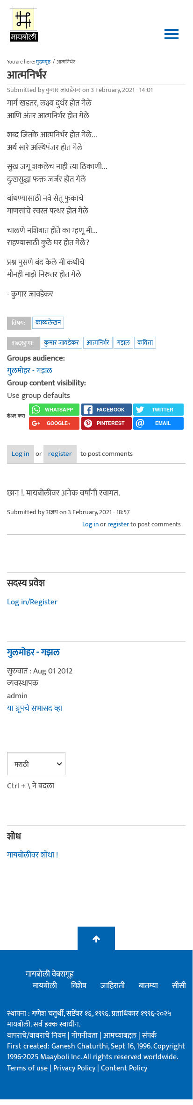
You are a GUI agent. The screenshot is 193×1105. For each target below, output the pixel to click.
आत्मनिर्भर (97, 342)
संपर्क (149, 1035)
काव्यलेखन (48, 322)
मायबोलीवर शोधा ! (32, 855)
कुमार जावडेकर (61, 342)
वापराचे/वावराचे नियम (36, 1035)
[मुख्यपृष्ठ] (24, 23)
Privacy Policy (75, 1068)
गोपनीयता (85, 1035)
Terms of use (27, 1068)
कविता (145, 342)
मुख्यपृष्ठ (43, 62)
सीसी (179, 985)
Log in (20, 454)
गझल (123, 342)
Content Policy (124, 1068)
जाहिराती (112, 985)
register (60, 454)
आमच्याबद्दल (120, 1035)
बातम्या (148, 985)
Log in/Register (32, 602)
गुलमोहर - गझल (29, 370)
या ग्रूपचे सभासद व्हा (34, 708)
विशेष (78, 985)
